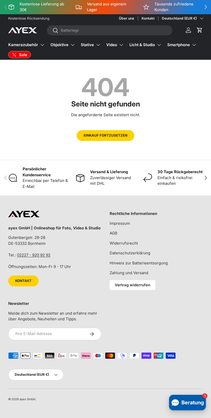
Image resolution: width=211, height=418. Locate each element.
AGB (113, 233)
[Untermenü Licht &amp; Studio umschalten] (159, 45)
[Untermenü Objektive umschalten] (72, 45)
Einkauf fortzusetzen (105, 135)
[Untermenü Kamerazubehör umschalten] (42, 45)
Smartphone (178, 44)
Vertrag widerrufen (132, 284)
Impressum (120, 223)
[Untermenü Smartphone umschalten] (194, 45)
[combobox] (109, 30)
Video (111, 44)
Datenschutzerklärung (130, 252)
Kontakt (148, 18)
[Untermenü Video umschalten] (121, 45)
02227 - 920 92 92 (33, 255)
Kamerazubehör (23, 44)
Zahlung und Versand (129, 272)
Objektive (59, 44)
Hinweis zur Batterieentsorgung (139, 263)
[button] (199, 30)
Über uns (126, 18)
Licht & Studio (142, 44)
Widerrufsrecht (124, 243)
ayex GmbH (27, 399)
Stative (87, 44)
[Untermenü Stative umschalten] (98, 45)
